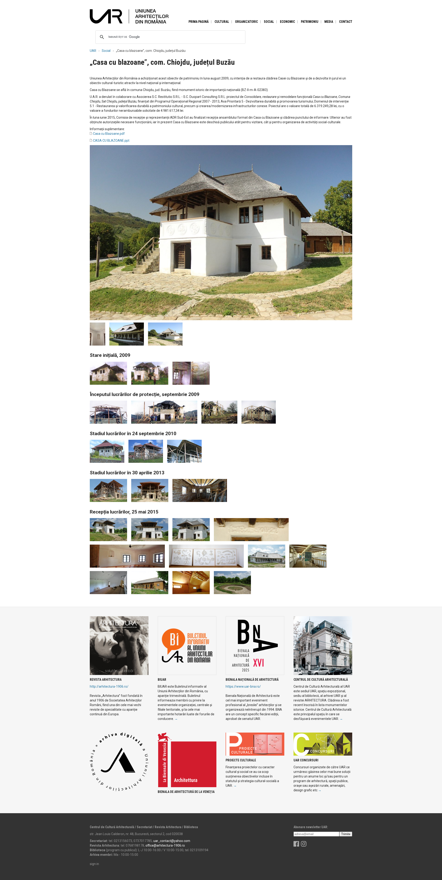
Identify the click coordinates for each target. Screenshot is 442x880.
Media (328, 21)
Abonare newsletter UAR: (311, 827)
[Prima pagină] (129, 16)
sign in (94, 864)
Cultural (222, 21)
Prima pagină (199, 21)
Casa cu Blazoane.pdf (109, 133)
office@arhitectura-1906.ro (165, 845)
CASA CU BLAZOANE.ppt (111, 140)
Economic (287, 21)
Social (269, 21)
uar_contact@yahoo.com (171, 841)
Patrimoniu (309, 21)
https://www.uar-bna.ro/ (243, 686)
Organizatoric (246, 21)
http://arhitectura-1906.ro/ (109, 686)
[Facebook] (296, 845)
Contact (345, 21)
